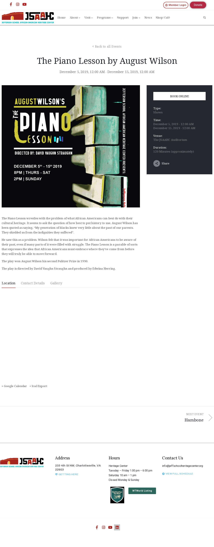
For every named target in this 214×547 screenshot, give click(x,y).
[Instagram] (18, 4)
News (148, 17)
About (73, 17)
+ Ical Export (38, 386)
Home (62, 17)
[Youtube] (24, 4)
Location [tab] (9, 283)
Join (135, 17)
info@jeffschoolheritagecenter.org (182, 465)
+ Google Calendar (14, 386)
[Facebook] (11, 4)
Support (123, 17)
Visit (87, 17)
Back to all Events (108, 46)
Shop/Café (163, 17)
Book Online (179, 96)
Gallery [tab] (56, 283)
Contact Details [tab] (33, 283)
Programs (104, 17)
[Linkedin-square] (117, 527)
